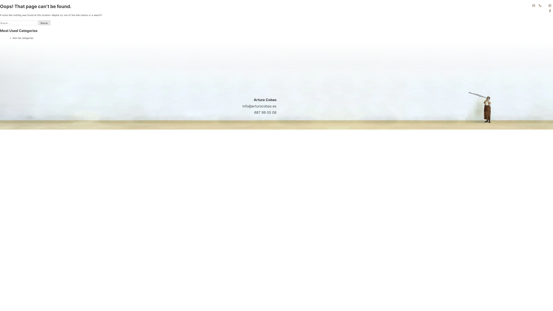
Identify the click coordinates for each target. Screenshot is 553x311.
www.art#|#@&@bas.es (477, 94)
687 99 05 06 (265, 112)
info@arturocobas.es (259, 106)
